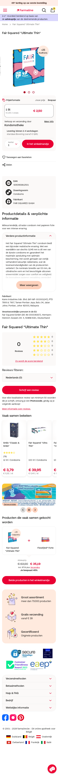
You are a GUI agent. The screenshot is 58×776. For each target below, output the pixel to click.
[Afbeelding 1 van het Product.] (24, 92)
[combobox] (12, 144)
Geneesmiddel (10, 504)
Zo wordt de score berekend (29, 361)
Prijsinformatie (13, 100)
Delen (9, 165)
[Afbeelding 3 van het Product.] (33, 92)
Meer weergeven (29, 285)
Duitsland (16, 737)
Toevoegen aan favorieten (19, 157)
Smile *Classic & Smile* (11, 444)
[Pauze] (29, 510)
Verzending (35, 567)
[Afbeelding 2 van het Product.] (29, 92)
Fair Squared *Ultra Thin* (38, 444)
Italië (49, 742)
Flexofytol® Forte (45, 548)
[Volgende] (35, 510)
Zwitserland (18, 742)
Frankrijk (35, 742)
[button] (29, 235)
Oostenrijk (47, 737)
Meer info (49, 121)
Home (5, 24)
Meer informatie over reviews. (16, 409)
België (32, 737)
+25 (43, 51)
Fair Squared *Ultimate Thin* (12, 549)
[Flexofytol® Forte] (45, 537)
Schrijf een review (29, 390)
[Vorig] (23, 510)
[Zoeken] (44, 10)
